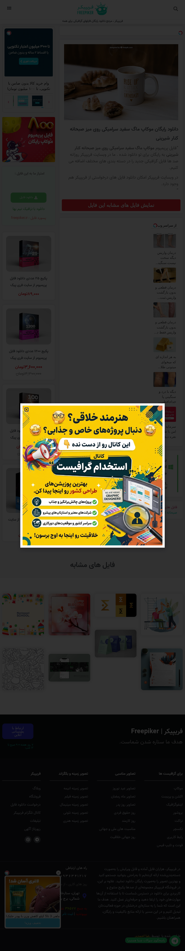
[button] (26, 409)
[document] (92, 475)
